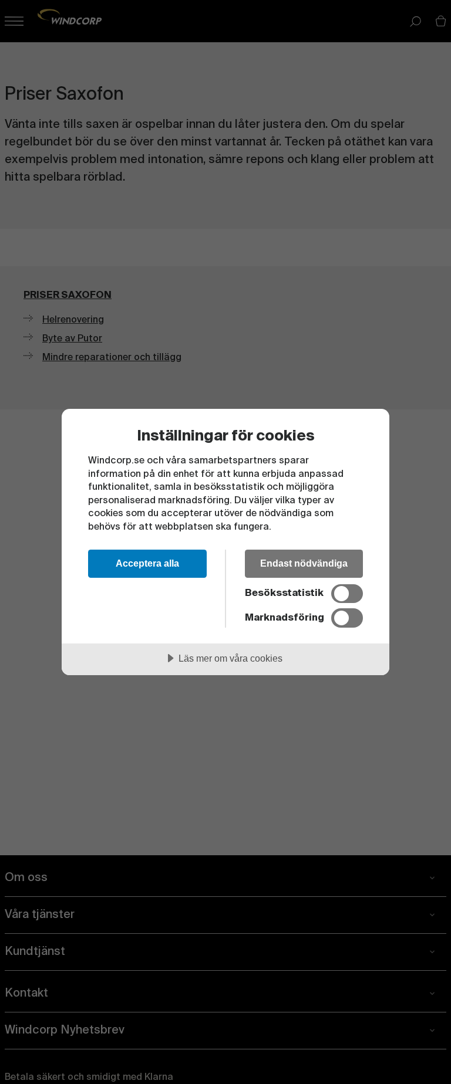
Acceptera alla (147, 563)
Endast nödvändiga (304, 563)
